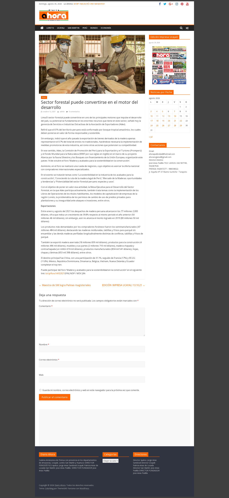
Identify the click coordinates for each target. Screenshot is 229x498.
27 (169, 125)
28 (175, 125)
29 (181, 125)
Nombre (44, 344)
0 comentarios (74, 112)
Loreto (50, 28)
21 (175, 121)
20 (169, 121)
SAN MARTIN (73, 28)
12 (163, 116)
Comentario (45, 306)
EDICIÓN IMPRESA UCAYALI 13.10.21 (123, 285)
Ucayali (61, 28)
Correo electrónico (49, 359)
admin (62, 112)
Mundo (94, 28)
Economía (106, 28)
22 (181, 121)
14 (175, 116)
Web (41, 374)
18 (157, 121)
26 (163, 125)
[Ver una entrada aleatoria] (187, 28)
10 (151, 116)
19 (163, 121)
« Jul (150, 137)
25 (157, 125)
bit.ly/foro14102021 (55, 273)
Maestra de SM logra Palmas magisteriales (65, 285)
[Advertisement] (114, 427)
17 (151, 121)
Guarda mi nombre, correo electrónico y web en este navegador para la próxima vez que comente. (90, 390)
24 (151, 125)
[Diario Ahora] (42, 28)
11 (157, 116)
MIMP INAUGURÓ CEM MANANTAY (89, 4)
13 (169, 116)
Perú (85, 28)
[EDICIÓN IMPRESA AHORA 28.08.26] (169, 84)
